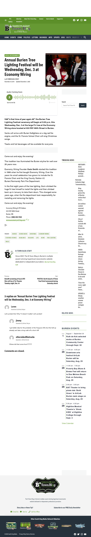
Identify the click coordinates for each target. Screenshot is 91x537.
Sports (57, 37)
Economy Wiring (44, 234)
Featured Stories (11, 238)
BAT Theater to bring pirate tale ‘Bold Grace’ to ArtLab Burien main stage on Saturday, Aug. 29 (76, 393)
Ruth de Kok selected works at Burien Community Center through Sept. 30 (76, 340)
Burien (14, 234)
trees (7, 242)
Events (13, 37)
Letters (35, 37)
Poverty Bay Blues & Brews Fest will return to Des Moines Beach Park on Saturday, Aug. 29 (76, 374)
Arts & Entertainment (12, 55)
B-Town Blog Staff (12, 79)
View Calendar (68, 423)
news (43, 238)
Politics (27, 37)
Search (64, 102)
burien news (23, 234)
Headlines (22, 238)
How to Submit (50, 19)
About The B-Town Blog (30, 19)
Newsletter (19, 22)
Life (37, 238)
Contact (41, 19)
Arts (50, 37)
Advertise (18, 19)
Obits (68, 37)
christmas (33, 234)
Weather (75, 37)
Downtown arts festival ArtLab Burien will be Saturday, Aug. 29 (74, 356)
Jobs (63, 37)
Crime (19, 37)
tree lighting (51, 238)
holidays (31, 238)
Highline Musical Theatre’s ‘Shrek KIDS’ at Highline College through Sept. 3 (74, 412)
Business (43, 37)
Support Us (60, 19)
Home (7, 37)
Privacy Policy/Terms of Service (27, 534)
